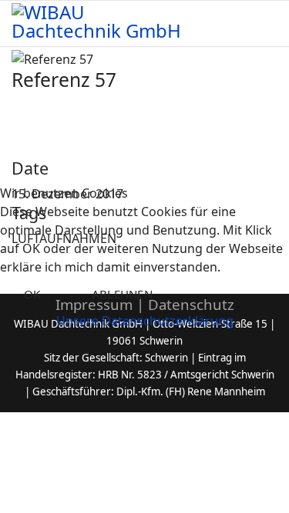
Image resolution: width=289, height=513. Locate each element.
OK (32, 293)
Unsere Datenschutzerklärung (145, 320)
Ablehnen (122, 293)
